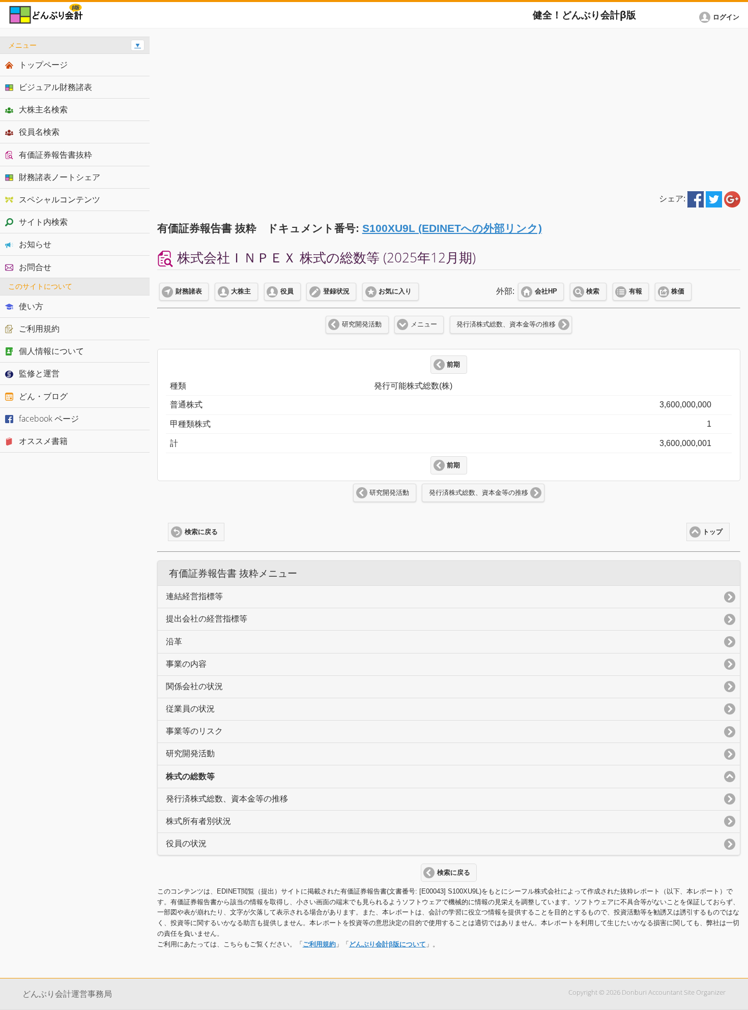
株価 (677, 291)
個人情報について (51, 351)
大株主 (241, 291)
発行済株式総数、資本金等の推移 (506, 324)
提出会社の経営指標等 (206, 618)
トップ (713, 532)
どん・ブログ (43, 396)
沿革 (174, 641)
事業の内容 (186, 664)
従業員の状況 (190, 708)
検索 (592, 291)
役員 (287, 291)
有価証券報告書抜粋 (55, 154)
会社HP (546, 291)
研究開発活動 (362, 324)
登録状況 (336, 291)
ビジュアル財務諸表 (55, 87)
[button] (721, 17)
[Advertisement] (449, 108)
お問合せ (35, 267)
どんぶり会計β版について (387, 944)
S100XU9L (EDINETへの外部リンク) (452, 228)
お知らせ (35, 244)
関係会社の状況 (194, 686)
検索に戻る (201, 532)
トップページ (43, 64)
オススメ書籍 (43, 441)
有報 (635, 291)
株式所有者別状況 (198, 821)
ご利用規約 (319, 944)
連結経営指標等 (194, 596)
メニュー (424, 324)
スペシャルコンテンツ (59, 199)
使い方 (31, 306)
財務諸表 (189, 291)
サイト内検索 (43, 221)
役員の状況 (186, 843)
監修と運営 (39, 373)
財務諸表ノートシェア (59, 177)
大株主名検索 (43, 109)
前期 (453, 364)
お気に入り (395, 291)
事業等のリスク (194, 731)
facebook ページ (49, 418)
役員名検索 (39, 131)
